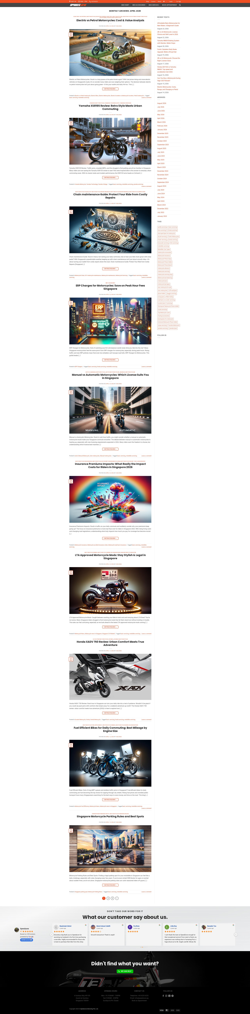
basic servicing (73, 97)
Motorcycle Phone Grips (164, 258)
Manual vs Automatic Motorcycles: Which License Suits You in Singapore (110, 376)
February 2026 (162, 126)
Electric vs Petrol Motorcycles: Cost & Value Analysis (110, 20)
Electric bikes (101, 16)
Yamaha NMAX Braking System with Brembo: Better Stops (168, 42)
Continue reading (110, 89)
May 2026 (160, 115)
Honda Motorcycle (121, 639)
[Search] (180, 5)
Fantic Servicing (162, 239)
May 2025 (160, 160)
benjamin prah (175, 926)
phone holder (161, 293)
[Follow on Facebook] (163, 996)
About (159, 1)
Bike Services (154, 5)
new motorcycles (162, 290)
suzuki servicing (162, 309)
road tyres (160, 300)
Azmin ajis (210, 926)
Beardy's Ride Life (102, 926)
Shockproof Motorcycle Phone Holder (168, 306)
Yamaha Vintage (125, 103)
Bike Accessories (139, 5)
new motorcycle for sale (164, 287)
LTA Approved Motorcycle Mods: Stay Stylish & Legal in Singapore (110, 556)
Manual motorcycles (127, 372)
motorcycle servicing (163, 271)
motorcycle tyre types (164, 284)
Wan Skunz (137, 926)
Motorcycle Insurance (83, 461)
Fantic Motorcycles (173, 236)
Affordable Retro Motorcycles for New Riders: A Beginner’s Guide (168, 24)
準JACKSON (64, 926)
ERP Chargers (110, 283)
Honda (111, 639)
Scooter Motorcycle (100, 639)
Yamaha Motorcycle (97, 103)
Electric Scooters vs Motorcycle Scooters (123, 17)
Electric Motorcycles (114, 16)
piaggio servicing (171, 293)
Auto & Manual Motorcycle (95, 372)
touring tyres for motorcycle (165, 319)
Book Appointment (169, 5)
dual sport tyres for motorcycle (166, 233)
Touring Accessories (163, 316)
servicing (169, 303)
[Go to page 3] (143, 947)
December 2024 (162, 171)
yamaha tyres (173, 328)
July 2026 (160, 107)
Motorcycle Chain (82, 191)
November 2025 (162, 137)
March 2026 (161, 122)
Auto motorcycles (112, 372)
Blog (147, 1)
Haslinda (119, 26)
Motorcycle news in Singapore (109, 552)
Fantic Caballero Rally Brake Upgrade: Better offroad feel (167, 50)
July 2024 (160, 190)
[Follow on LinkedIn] (169, 996)
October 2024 (162, 179)
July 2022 (160, 212)
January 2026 (162, 130)
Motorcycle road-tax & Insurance (132, 461)
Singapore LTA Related (128, 552)
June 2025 (161, 156)
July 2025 (160, 152)
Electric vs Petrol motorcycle (85, 16)
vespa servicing (162, 325)
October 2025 (162, 141)
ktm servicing (174, 243)
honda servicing (101, 366)
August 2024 (161, 186)
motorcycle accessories (164, 252)
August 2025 (161, 148)
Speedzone (24, 929)
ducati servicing (162, 236)
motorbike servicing (83, 97)
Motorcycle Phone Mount (165, 265)
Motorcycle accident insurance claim (106, 461)
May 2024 (160, 197)
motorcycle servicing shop (165, 274)
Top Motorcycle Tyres (164, 312)
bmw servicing (162, 230)
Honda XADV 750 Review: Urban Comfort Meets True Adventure (110, 643)
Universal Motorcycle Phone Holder (167, 322)
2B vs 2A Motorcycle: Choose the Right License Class (168, 59)
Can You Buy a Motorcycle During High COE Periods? (168, 79)
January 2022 (162, 216)
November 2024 (162, 175)
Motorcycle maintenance (119, 191)
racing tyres (161, 297)
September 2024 (163, 182)
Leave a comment (146, 97)
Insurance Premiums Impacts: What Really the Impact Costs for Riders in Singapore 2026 (110, 465)
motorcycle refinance (164, 268)
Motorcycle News (91, 552)
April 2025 (160, 163)
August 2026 (161, 103)
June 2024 (161, 194)
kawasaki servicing (163, 243)
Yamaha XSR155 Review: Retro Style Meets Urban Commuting (110, 107)
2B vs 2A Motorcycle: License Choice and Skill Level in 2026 (167, 33)
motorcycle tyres (162, 281)
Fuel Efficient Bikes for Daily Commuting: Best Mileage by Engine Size (110, 729)
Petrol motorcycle (114, 17)
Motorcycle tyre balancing (165, 277)
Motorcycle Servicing (137, 191)
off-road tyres (173, 290)
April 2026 (160, 118)
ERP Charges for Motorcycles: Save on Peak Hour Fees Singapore (110, 287)
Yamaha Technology (112, 103)
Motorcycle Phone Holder (165, 262)
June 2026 (161, 111)
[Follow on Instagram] (166, 996)
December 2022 (162, 209)
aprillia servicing (162, 227)
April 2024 (160, 201)
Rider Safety (169, 297)
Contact (153, 1)
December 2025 (162, 133)
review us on (25, 940)
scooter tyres (161, 303)
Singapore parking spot (100, 813)
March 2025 (161, 167)
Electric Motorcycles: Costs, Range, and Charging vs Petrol (167, 88)
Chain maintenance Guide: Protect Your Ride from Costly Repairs (110, 196)
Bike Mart (125, 5)
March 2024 (161, 205)
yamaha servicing (138, 184)
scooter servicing (170, 300)
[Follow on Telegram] (172, 996)
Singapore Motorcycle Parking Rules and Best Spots (110, 816)
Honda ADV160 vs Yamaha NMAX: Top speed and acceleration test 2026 (166, 69)
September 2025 (163, 145)
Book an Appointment (139, 1001)
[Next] (117, 898)
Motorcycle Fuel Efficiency (92, 725)
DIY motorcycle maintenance (99, 191)
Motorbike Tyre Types (164, 249)
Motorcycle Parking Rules (119, 813)
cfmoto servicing (172, 230)
